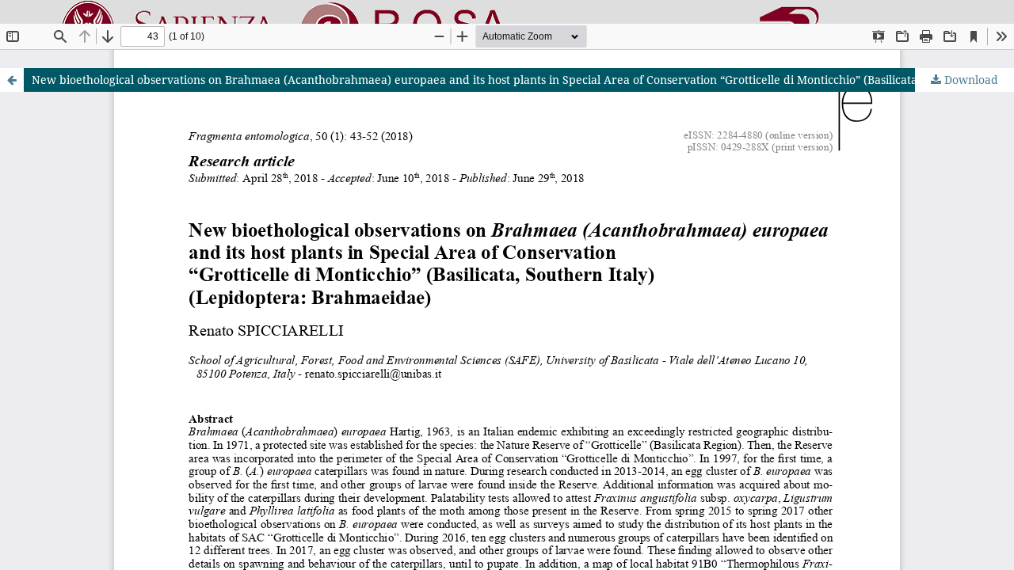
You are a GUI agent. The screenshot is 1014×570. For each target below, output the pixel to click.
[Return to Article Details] (12, 80)
